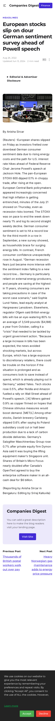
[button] (4, 5)
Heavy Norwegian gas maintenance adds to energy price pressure (41, 565)
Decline (43, 713)
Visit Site (27, 536)
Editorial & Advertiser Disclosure (22, 78)
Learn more (11, 705)
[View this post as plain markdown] (44, 60)
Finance (45, 5)
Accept (26, 713)
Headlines (10, 17)
